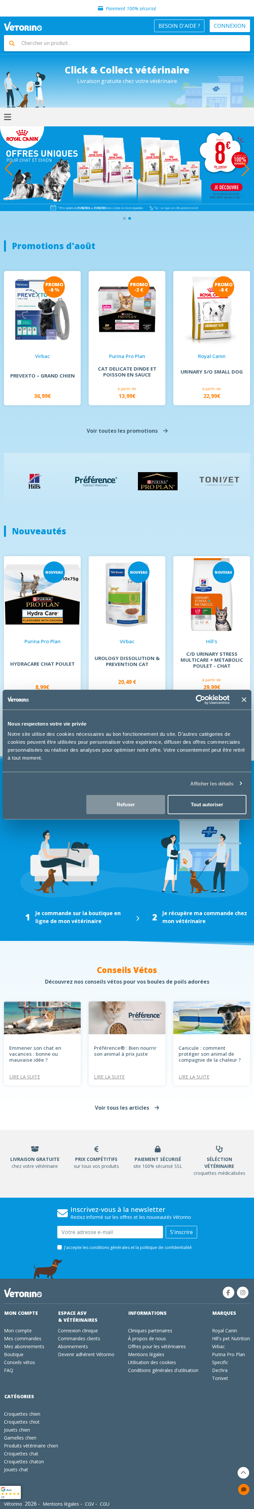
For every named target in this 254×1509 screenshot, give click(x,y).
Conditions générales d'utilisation (163, 1370)
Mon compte (21, 1313)
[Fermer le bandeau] (244, 699)
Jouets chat (16, 1469)
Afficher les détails (212, 783)
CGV (89, 1504)
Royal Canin (224, 1330)
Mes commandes (22, 1338)
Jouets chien (17, 1430)
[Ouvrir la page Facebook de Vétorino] (228, 1292)
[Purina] (158, 481)
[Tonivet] (219, 481)
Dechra (220, 1370)
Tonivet (220, 1378)
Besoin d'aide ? (179, 25)
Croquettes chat (21, 1453)
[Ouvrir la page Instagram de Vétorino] (242, 1292)
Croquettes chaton (24, 1461)
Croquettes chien (22, 1414)
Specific (220, 1362)
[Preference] (96, 481)
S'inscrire (181, 1232)
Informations (147, 1313)
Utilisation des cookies (152, 1362)
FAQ (8, 1370)
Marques (224, 1313)
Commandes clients (79, 1338)
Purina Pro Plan (228, 1354)
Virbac (218, 1346)
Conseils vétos (19, 1362)
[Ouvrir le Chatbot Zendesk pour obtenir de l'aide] (243, 1489)
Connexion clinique (78, 1330)
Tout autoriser (207, 804)
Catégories (19, 1396)
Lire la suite (24, 1077)
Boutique (13, 1354)
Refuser (126, 804)
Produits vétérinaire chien (31, 1445)
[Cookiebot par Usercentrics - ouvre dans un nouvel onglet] (201, 699)
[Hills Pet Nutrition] (34, 481)
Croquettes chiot (22, 1422)
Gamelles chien (20, 1438)
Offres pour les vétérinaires (157, 1346)
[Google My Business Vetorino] (10, 1491)
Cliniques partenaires (150, 1330)
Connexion (230, 25)
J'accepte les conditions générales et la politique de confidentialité (128, 1247)
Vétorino (13, 1504)
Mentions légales (146, 1354)
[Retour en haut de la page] (243, 1473)
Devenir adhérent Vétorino (86, 1354)
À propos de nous (147, 1338)
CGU (104, 1504)
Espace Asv (78, 1316)
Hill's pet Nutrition (231, 1338)
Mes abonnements (24, 1346)
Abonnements (73, 1346)
